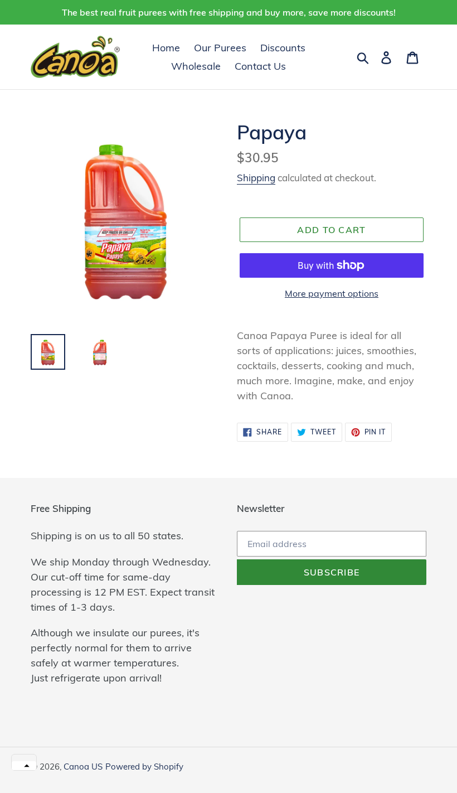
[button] (24, 765)
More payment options (331, 293)
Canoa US (83, 766)
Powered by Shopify (144, 766)
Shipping (256, 177)
